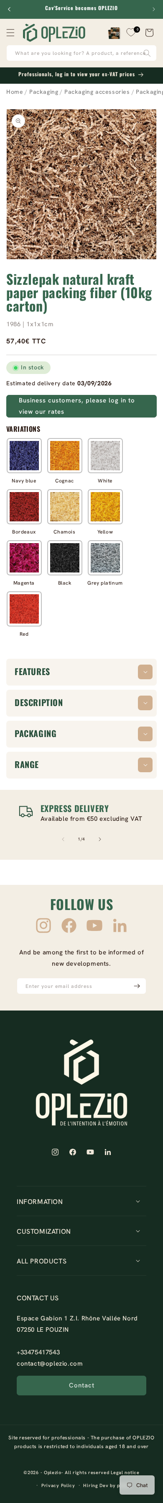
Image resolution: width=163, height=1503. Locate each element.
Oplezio (52, 1472)
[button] (10, 32)
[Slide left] (63, 839)
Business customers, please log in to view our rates (77, 406)
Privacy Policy (58, 1485)
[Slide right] (100, 839)
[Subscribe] (136, 986)
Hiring (90, 1485)
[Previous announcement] (9, 9)
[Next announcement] (154, 9)
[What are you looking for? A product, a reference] (147, 53)
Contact (81, 1385)
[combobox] (81, 53)
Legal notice (125, 1472)
